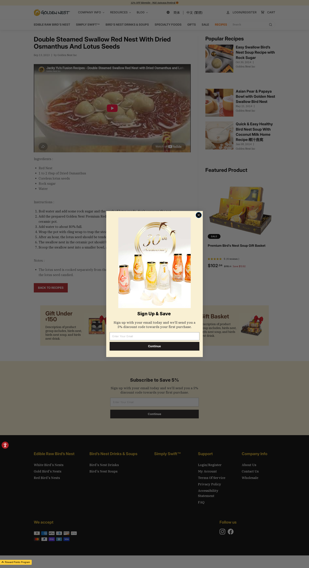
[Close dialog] (198, 215)
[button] (16, 562)
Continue (154, 346)
